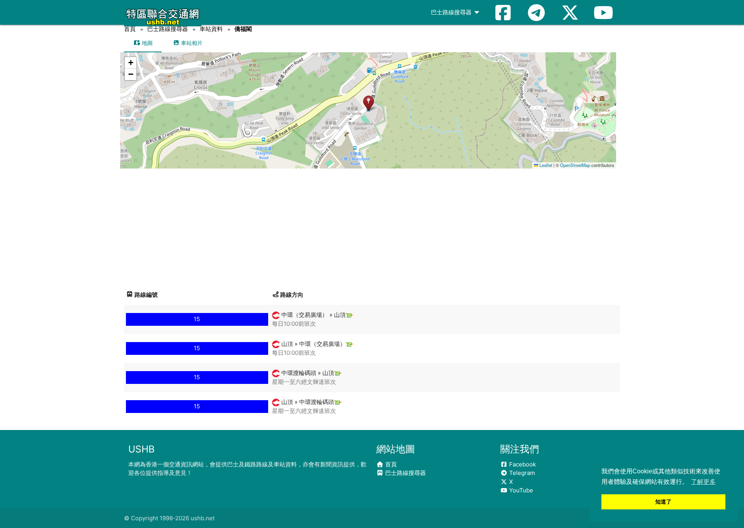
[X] (570, 12)
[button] (368, 103)
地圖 (146, 43)
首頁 (130, 29)
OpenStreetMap (575, 165)
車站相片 (191, 43)
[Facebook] (503, 12)
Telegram (521, 472)
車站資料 (211, 29)
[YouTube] (603, 12)
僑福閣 (243, 29)
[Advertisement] (372, 226)
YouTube (520, 490)
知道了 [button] (663, 502)
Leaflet (545, 165)
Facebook (522, 464)
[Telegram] (536, 12)
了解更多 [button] (703, 481)
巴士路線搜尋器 (452, 12)
